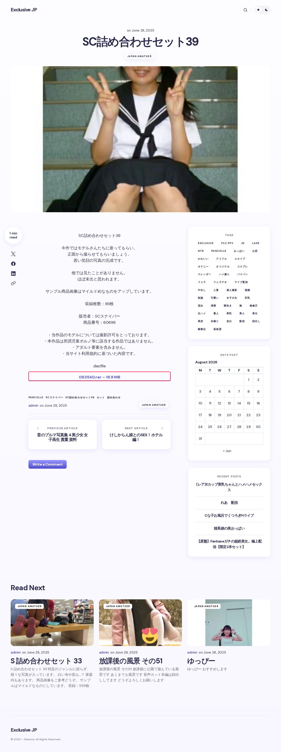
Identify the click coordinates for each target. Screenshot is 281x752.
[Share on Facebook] (13, 264)
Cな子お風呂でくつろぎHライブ (229, 515)
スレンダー (204, 274)
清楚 (213, 305)
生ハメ (202, 313)
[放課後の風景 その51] (140, 622)
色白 (229, 321)
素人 (216, 313)
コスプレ (242, 266)
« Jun (227, 450)
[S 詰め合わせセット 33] (52, 622)
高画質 (217, 329)
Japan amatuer (139, 56)
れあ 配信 (229, 502)
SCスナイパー (54, 397)
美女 (255, 313)
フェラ (202, 282)
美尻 (200, 321)
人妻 (216, 290)
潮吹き (228, 305)
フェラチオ (220, 282)
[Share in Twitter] (13, 254)
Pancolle (36, 397)
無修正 (254, 305)
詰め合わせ (114, 397)
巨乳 (247, 297)
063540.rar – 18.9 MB (99, 377)
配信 (242, 321)
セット (101, 397)
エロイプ (240, 258)
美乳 (229, 313)
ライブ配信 (241, 282)
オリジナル (223, 266)
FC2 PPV (227, 243)
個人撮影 (232, 290)
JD (243, 243)
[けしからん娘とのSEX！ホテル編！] (136, 434)
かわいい (203, 258)
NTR (201, 250)
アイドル (221, 258)
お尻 (255, 250)
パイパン (242, 274)
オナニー (203, 266)
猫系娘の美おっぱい (229, 528)
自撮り (215, 321)
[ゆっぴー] (228, 622)
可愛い (215, 297)
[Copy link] (13, 283)
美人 (242, 313)
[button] (245, 10)
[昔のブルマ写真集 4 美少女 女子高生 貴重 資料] (62, 434)
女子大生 (232, 297)
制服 (200, 297)
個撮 (247, 290)
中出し (202, 290)
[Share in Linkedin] (13, 273)
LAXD (255, 243)
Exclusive (206, 243)
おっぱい (239, 250)
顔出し (256, 321)
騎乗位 (202, 329)
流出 (200, 305)
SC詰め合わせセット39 (80, 397)
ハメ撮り (224, 274)
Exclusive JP (24, 9)
